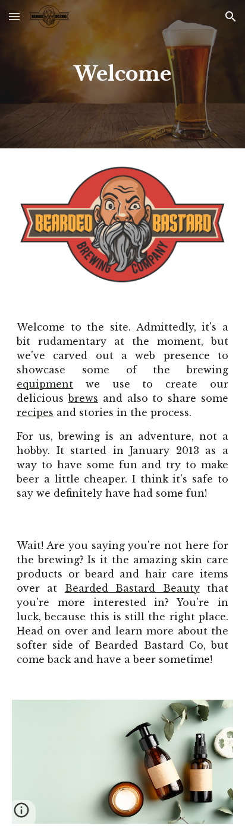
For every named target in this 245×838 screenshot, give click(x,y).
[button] (14, 16)
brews (83, 398)
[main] (122, 74)
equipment (45, 384)
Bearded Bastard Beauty (132, 588)
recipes (35, 412)
